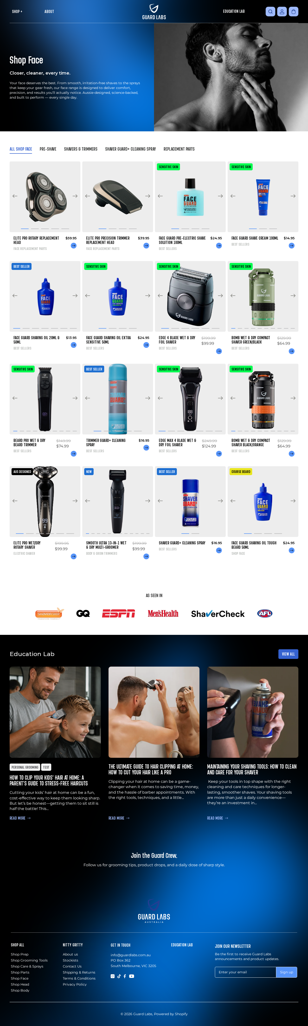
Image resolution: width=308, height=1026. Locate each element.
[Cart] (293, 11)
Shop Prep (19, 954)
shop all (17, 944)
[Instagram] (113, 976)
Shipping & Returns (79, 972)
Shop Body (20, 990)
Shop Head (20, 984)
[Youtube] (132, 976)
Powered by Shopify (171, 1014)
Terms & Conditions (79, 978)
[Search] (270, 11)
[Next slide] (75, 196)
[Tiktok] (119, 976)
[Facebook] (125, 976)
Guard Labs (142, 1014)
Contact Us (72, 966)
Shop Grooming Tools (29, 960)
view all (288, 653)
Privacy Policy (75, 984)
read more (18, 818)
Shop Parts (20, 972)
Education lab (182, 944)
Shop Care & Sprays (27, 966)
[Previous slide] (15, 196)
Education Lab (234, 11)
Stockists (70, 960)
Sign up (286, 972)
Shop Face (19, 978)
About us (70, 954)
